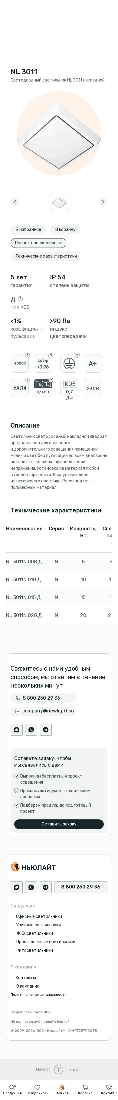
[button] (12, 1089)
